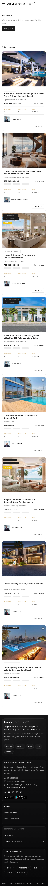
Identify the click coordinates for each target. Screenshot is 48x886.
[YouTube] (9, 792)
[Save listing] (43, 54)
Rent (37, 883)
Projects (20, 746)
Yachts (9, 752)
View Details (38, 126)
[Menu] (3, 3)
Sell (43, 883)
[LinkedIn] (5, 792)
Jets (38, 746)
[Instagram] (13, 792)
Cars (30, 746)
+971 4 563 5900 (12, 778)
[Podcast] (21, 792)
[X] (17, 792)
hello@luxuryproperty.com (16, 781)
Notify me (8, 29)
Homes (9, 746)
